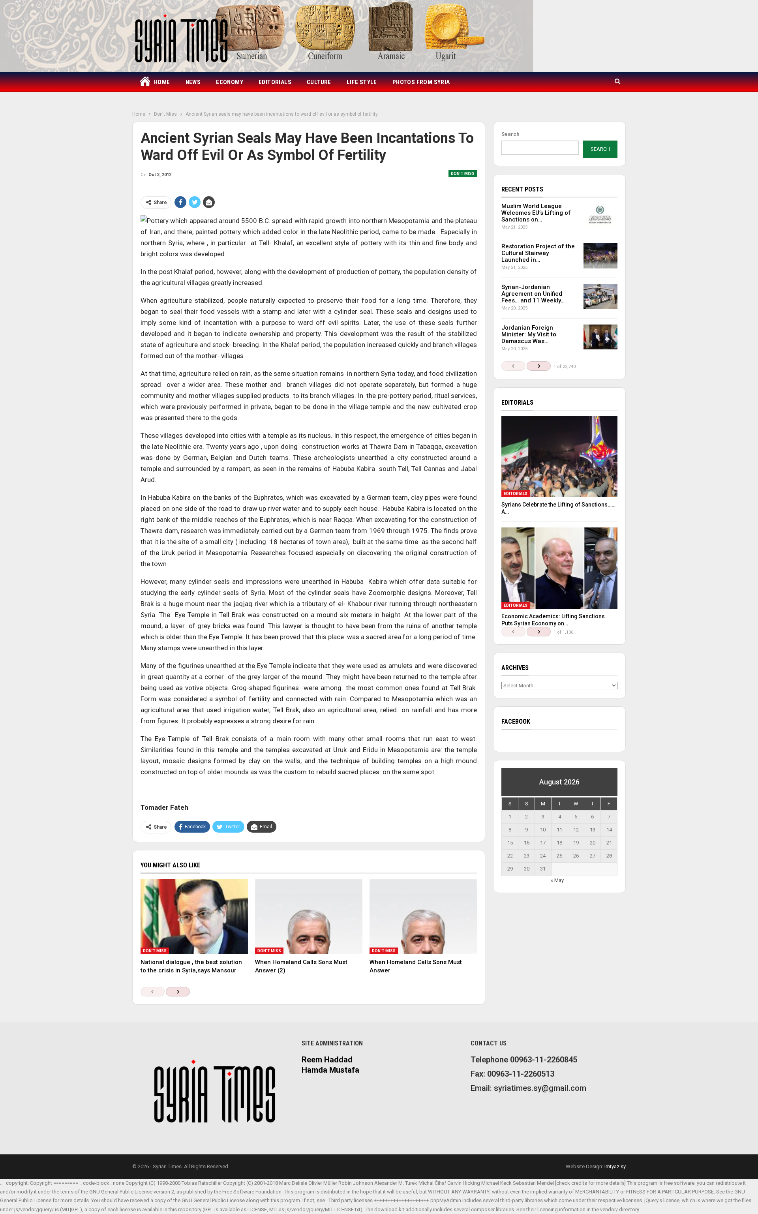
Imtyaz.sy (615, 1166)
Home (162, 82)
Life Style (362, 82)
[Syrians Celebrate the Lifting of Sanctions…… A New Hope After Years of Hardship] (559, 456)
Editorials (275, 82)
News (193, 82)
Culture (319, 82)
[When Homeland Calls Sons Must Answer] (423, 916)
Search (510, 134)
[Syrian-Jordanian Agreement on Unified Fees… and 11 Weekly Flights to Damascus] (600, 296)
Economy (229, 82)
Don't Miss (463, 173)
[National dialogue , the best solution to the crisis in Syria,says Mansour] (194, 916)
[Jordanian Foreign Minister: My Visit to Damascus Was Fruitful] (600, 337)
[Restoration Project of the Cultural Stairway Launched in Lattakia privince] (600, 255)
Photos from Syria (421, 82)
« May (557, 880)
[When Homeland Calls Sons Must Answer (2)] (308, 916)
